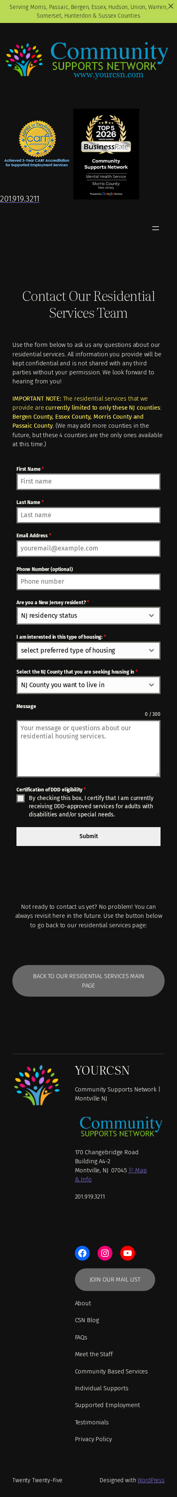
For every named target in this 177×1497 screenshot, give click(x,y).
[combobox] (88, 616)
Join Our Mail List (115, 1279)
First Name (30, 469)
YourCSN (102, 1069)
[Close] (171, 6)
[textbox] (81, 616)
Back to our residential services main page (88, 980)
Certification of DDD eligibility (51, 790)
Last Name (29, 502)
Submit (88, 836)
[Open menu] (156, 228)
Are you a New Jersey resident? (52, 602)
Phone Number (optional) (44, 569)
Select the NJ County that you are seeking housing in (76, 672)
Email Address (33, 536)
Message (26, 706)
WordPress (151, 1480)
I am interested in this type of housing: (61, 637)
